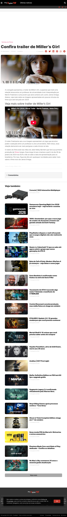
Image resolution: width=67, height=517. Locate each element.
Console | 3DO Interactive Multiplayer (44, 190)
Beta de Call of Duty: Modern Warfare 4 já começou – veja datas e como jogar (45, 262)
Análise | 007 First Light (39, 361)
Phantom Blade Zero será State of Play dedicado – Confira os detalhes (44, 447)
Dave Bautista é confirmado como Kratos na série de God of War (43, 277)
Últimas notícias (26, 3)
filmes (17, 152)
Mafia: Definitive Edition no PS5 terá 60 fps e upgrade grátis (45, 376)
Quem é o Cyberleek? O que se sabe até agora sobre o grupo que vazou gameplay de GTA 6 (45, 249)
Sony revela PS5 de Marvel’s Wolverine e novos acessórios (45, 433)
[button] (64, 3)
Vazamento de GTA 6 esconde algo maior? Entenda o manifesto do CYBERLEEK (43, 292)
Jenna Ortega (9, 166)
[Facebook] (59, 7)
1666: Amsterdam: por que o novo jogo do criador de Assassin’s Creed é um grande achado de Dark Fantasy (45, 221)
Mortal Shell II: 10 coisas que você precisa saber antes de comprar (43, 333)
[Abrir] (1, 3)
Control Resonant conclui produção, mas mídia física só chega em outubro (44, 305)
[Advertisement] (33, 24)
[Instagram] (65, 7)
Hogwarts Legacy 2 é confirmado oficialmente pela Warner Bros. (42, 390)
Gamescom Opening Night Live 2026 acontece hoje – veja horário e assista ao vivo (44, 206)
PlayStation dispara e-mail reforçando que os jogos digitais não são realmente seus (45, 235)
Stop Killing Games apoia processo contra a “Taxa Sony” (43, 405)
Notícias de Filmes (7, 42)
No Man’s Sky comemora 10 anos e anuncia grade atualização (43, 462)
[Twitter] (62, 7)
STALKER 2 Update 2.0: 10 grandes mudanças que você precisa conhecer (44, 319)
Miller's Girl (17, 166)
